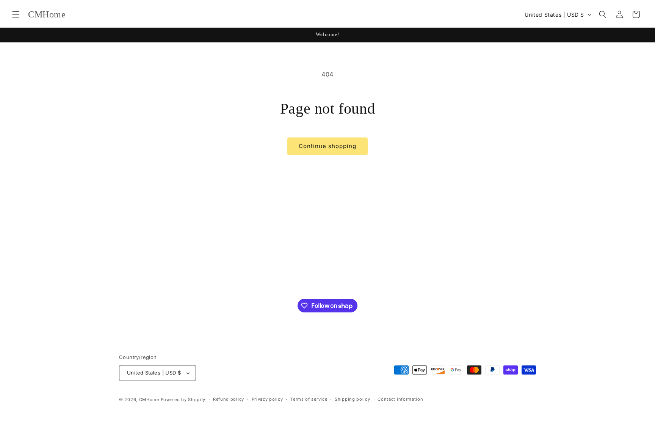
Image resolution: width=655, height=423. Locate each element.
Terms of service (308, 399)
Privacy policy (267, 399)
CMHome (149, 399)
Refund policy (228, 399)
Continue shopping (327, 146)
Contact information (400, 399)
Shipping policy (352, 399)
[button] (16, 14)
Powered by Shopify (183, 399)
